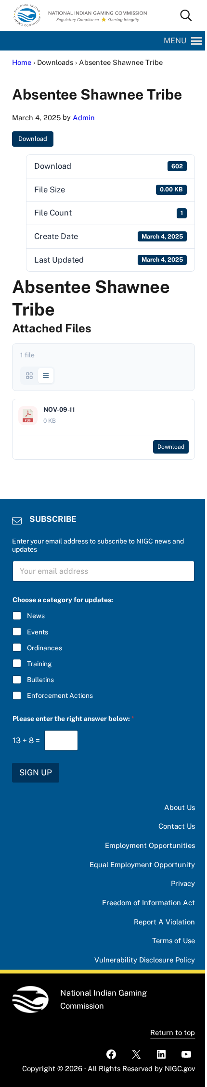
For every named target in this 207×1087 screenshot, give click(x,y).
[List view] (45, 375)
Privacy (183, 883)
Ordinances (44, 648)
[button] (175, 41)
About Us (179, 807)
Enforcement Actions (60, 695)
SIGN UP (35, 772)
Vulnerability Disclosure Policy (144, 960)
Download (32, 138)
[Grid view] (29, 375)
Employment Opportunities (150, 845)
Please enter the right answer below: (73, 718)
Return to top (172, 1032)
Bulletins (40, 679)
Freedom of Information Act (148, 902)
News (36, 615)
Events (37, 632)
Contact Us (176, 826)
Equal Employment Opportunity (142, 864)
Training (39, 664)
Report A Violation (164, 922)
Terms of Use (173, 940)
